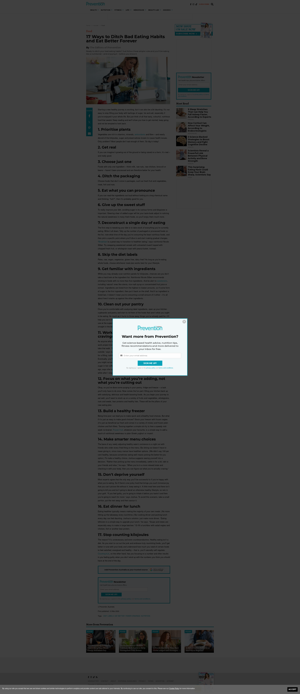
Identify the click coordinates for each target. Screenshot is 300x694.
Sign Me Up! (150, 363)
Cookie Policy (174, 688)
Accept (292, 689)
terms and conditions (166, 368)
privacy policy (151, 368)
